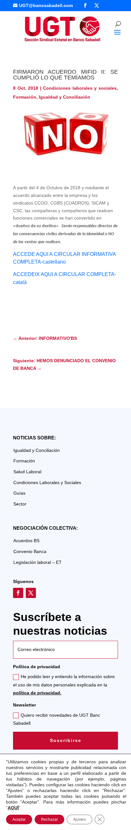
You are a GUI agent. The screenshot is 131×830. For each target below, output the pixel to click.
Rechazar (49, 819)
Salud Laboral (27, 471)
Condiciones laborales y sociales (80, 88)
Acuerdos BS (26, 540)
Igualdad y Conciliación (64, 97)
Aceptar (19, 819)
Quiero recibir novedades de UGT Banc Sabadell (56, 719)
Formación (24, 97)
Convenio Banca (29, 551)
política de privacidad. (37, 692)
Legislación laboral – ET (37, 562)
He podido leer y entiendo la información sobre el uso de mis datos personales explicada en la (64, 684)
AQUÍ (13, 807)
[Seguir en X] (96, 5)
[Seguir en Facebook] (85, 5)
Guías (19, 493)
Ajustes (79, 819)
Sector (19, 503)
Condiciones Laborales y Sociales (47, 482)
